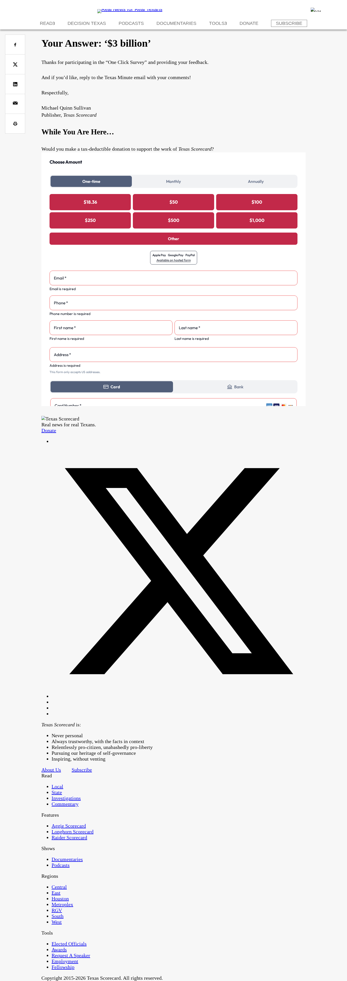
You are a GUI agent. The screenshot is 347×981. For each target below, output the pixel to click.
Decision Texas (87, 23)
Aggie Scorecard (69, 826)
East (56, 893)
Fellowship (63, 967)
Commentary (65, 804)
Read (46, 23)
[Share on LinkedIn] (15, 84)
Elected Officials (69, 944)
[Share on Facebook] (15, 44)
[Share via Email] (15, 104)
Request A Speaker (71, 955)
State (57, 792)
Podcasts (131, 23)
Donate (249, 23)
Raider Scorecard (69, 837)
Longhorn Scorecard (72, 831)
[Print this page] (15, 123)
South (58, 916)
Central (59, 887)
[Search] (316, 10)
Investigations (66, 798)
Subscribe (289, 23)
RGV (57, 910)
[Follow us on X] (179, 696)
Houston (60, 898)
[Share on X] (15, 64)
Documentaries (176, 23)
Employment (65, 961)
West (57, 922)
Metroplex (62, 904)
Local (57, 786)
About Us (51, 770)
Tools (217, 23)
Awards (59, 949)
